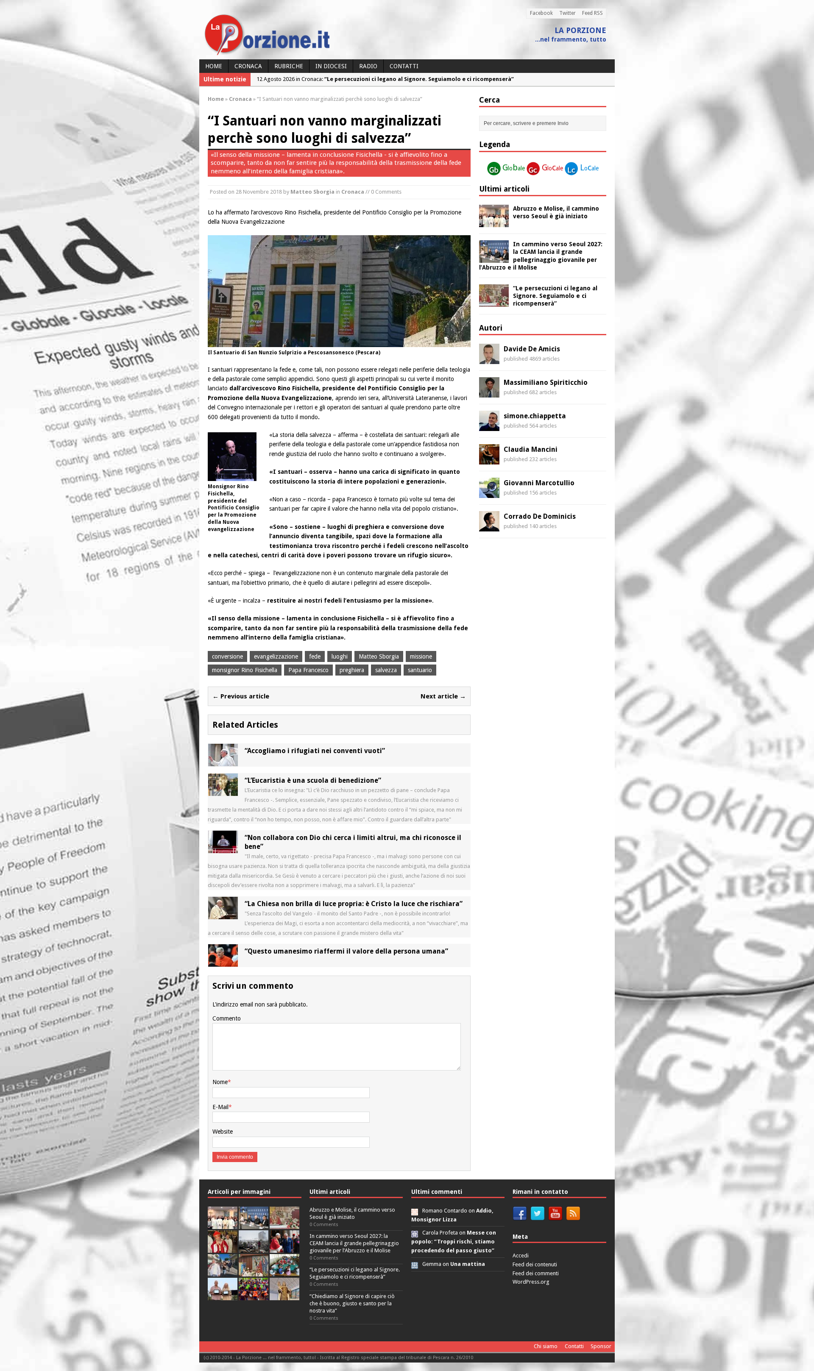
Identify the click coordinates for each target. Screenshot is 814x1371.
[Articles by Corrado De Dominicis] (489, 526)
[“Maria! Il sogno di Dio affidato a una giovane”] (284, 1295)
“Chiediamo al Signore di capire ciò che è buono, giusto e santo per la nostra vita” (352, 1303)
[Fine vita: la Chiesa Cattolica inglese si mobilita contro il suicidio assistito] (284, 1248)
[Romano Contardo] (414, 1210)
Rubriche (288, 66)
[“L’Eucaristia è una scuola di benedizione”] (223, 791)
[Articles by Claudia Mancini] (489, 459)
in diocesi (331, 66)
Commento (226, 1018)
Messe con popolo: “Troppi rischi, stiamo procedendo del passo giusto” (453, 1241)
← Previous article (240, 696)
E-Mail (220, 1107)
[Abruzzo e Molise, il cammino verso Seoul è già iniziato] (494, 222)
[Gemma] (414, 1264)
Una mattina (467, 1264)
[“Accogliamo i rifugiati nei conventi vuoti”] (223, 761)
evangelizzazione (276, 656)
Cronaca (248, 66)
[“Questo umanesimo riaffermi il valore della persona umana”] (223, 962)
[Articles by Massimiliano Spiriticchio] (489, 392)
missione (421, 656)
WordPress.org (531, 1282)
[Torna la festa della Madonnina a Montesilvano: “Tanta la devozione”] (222, 1271)
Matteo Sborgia (312, 192)
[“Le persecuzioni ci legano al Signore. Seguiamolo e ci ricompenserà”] (494, 302)
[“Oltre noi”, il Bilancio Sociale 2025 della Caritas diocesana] (253, 1295)
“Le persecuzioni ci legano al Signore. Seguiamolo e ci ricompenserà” (555, 296)
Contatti (404, 66)
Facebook (541, 13)
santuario (420, 670)
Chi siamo (546, 1346)
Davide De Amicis (532, 349)
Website (222, 1131)
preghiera (352, 670)
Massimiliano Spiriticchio (546, 382)
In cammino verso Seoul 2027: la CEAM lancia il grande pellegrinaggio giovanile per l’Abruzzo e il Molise (354, 1243)
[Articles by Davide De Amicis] (489, 359)
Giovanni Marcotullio (539, 483)
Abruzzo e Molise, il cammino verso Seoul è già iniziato (352, 1213)
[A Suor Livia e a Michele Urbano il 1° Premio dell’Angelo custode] (222, 1295)
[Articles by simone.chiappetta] (489, 426)
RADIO (368, 66)
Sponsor (601, 1346)
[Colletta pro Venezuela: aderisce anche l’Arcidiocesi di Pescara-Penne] (253, 1248)
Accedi (521, 1255)
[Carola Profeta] (414, 1232)
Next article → (443, 696)
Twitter (567, 13)
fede (315, 656)
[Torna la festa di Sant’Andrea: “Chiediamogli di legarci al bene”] (253, 1271)
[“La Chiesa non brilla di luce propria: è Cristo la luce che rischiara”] (223, 914)
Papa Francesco (308, 670)
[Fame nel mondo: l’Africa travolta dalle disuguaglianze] (284, 1271)
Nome (220, 1082)
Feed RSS (592, 13)
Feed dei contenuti (535, 1264)
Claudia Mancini (531, 449)
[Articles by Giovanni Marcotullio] (489, 493)
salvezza (386, 670)
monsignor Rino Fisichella (244, 670)
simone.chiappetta (535, 416)
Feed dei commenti (536, 1273)
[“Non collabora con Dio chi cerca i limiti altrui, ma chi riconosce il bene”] (223, 848)
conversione (227, 656)
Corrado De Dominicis (540, 516)
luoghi (340, 656)
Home (213, 66)
